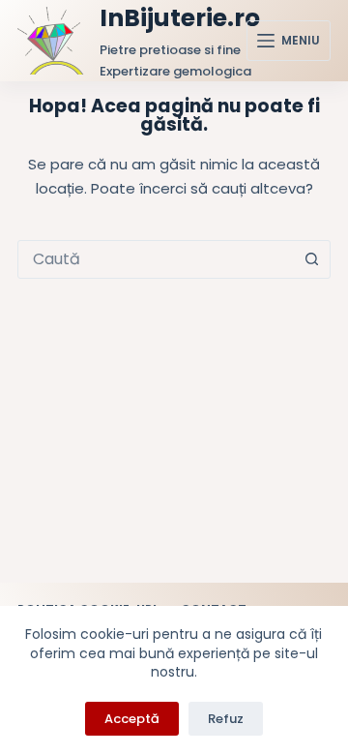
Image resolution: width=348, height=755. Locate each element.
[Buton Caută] (311, 259)
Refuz (226, 719)
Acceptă (132, 719)
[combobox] (155, 259)
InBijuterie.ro (180, 18)
